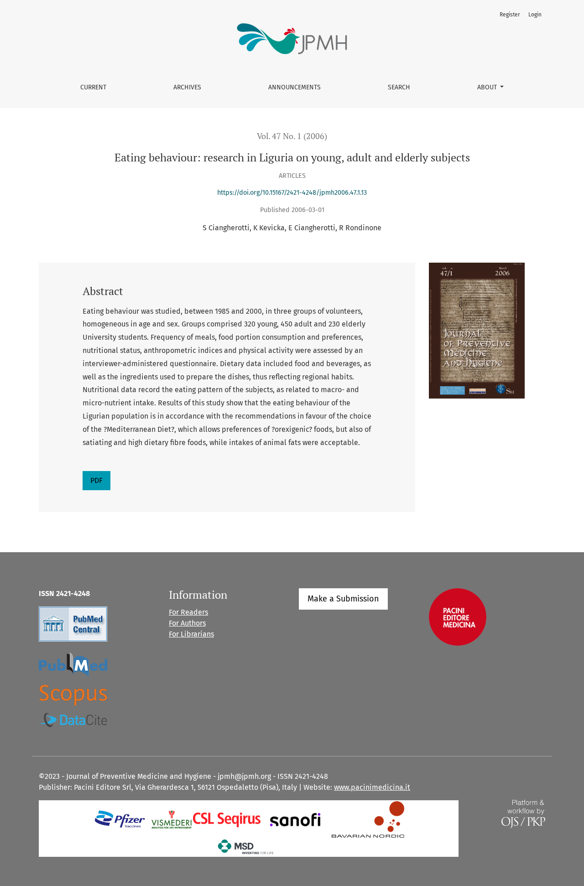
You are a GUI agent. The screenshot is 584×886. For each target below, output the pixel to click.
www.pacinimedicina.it (372, 787)
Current (93, 87)
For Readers (188, 612)
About (488, 87)
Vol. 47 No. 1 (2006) (292, 136)
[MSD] (246, 846)
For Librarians (191, 634)
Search (399, 87)
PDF (96, 480)
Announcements (294, 87)
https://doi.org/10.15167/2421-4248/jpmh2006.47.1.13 (292, 193)
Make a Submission (343, 599)
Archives (187, 87)
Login (535, 14)
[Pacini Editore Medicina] (457, 616)
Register (510, 14)
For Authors (187, 623)
